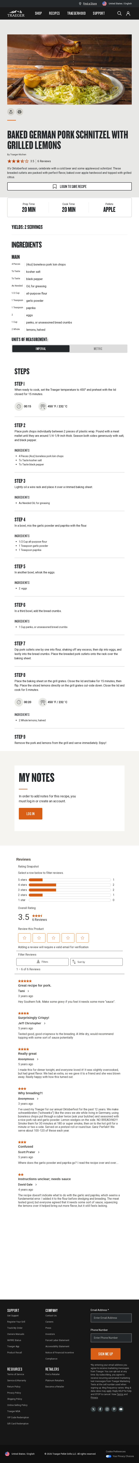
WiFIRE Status (14, 1340)
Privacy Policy (14, 1393)
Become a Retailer (54, 1386)
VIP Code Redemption (18, 1417)
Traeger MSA (13, 1411)
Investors (50, 1334)
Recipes (54, 13)
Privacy (94, 1397)
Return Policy (13, 1386)
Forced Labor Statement (57, 1340)
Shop (38, 13)
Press (48, 1328)
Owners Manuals (15, 1334)
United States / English (120, 3)
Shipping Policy (14, 1399)
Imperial (41, 348)
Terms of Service (15, 1374)
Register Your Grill (16, 1322)
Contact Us (51, 1315)
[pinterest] (114, 1409)
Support (99, 13)
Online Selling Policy (17, 1405)
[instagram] (107, 1409)
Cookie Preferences (116, 1451)
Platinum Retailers (54, 1380)
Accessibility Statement (57, 1346)
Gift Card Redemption (18, 1423)
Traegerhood (76, 13)
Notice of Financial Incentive (59, 1352)
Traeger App (13, 1346)
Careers (49, 1322)
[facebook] (100, 1409)
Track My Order (14, 1328)
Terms (120, 1394)
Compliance (51, 1359)
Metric (98, 348)
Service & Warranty (16, 1380)
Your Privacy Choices (123, 1456)
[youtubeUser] (121, 1409)
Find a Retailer (52, 1374)
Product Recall (14, 1352)
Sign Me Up (105, 1353)
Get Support (13, 1315)
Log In (30, 813)
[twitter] (93, 1409)
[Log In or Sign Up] (128, 13)
